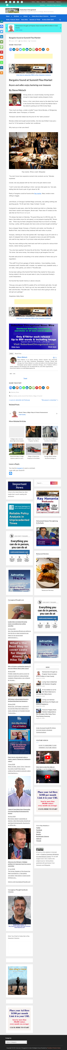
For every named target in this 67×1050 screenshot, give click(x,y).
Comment (53, 16)
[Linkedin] (26, 48)
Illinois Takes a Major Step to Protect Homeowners (33, 412)
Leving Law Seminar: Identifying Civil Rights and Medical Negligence (47, 702)
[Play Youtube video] (47, 757)
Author (11, 353)
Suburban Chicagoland (28, 10)
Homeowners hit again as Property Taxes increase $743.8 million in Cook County (36, 26)
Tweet (25, 378)
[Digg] (43, 48)
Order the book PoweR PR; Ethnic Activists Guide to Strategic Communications (46, 730)
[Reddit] (40, 48)
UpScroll (38, 838)
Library (25, 16)
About (7, 16)
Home (33, 1)
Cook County (18, 30)
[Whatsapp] (23, 48)
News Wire (24, 19)
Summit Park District (27, 396)
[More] (47, 48)
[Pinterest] (36, 48)
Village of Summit (37, 396)
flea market (37, 193)
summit (19, 396)
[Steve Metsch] (13, 363)
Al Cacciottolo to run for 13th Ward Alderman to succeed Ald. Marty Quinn (46, 692)
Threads (38, 841)
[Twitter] (20, 48)
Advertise (42, 5)
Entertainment (50, 1)
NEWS (48, 667)
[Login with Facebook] (10, 473)
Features (58, 1)
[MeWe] (13, 48)
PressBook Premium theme (53, 1048)
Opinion (43, 1)
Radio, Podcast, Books (13, 19)
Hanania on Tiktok (34, 19)
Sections (16, 16)
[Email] (30, 48)
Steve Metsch (23, 41)
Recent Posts (18, 353)
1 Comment (33, 41)
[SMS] (33, 48)
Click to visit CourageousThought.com (19, 882)
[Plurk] (17, 48)
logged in (20, 468)
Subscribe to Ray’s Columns (54, 5)
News (38, 1)
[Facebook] (10, 48)
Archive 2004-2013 (48, 19)
